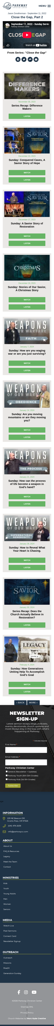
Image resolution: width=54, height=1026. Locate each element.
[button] (44, 6)
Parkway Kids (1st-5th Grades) (21, 779)
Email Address (12, 757)
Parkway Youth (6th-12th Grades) (23, 775)
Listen (27, 116)
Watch (27, 173)
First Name (11, 744)
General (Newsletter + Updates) (22, 771)
